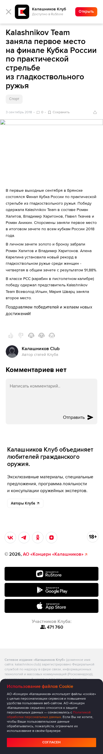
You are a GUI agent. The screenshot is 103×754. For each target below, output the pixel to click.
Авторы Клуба (23, 503)
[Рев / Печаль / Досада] (52, 335)
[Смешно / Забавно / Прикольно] (31, 335)
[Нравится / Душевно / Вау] (41, 335)
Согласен (51, 742)
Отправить (74, 417)
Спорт (14, 99)
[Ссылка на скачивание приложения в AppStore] (51, 606)
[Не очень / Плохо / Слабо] (21, 335)
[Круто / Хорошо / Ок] (10, 335)
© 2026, (44, 554)
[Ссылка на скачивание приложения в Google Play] (51, 590)
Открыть (86, 11)
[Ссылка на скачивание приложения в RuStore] (51, 574)
